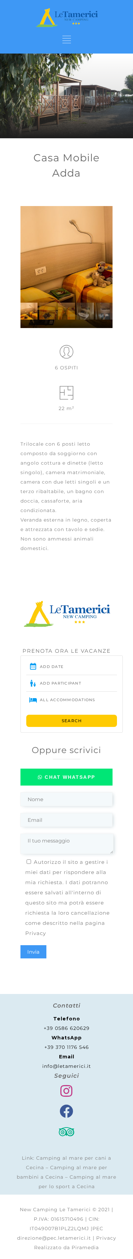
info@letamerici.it (66, 1066)
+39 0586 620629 (67, 1028)
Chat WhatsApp (69, 777)
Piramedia (85, 1247)
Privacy (35, 933)
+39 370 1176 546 (66, 1047)
